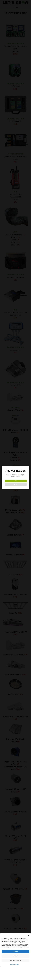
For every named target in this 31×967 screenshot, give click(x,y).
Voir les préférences (15, 960)
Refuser (15, 956)
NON (15, 484)
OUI (16, 480)
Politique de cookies (14, 964)
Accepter (15, 951)
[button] (28, 935)
